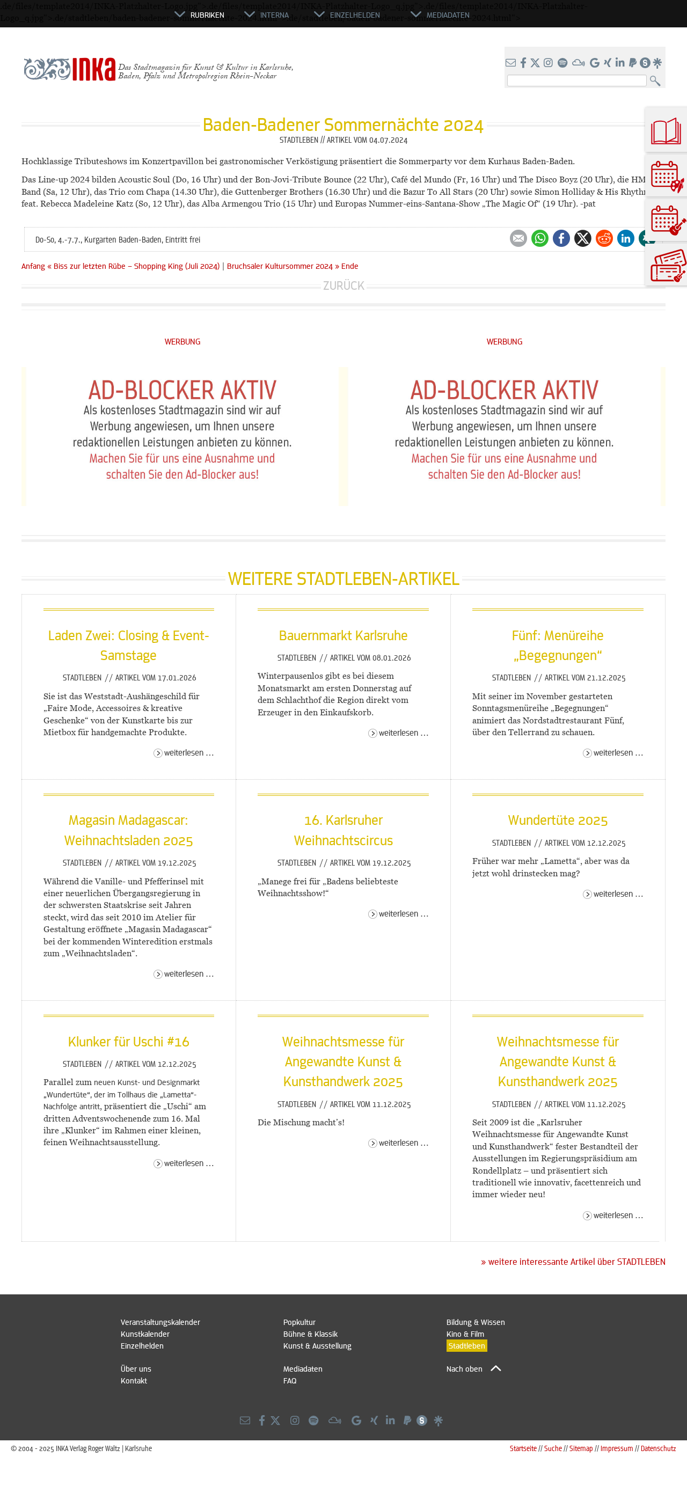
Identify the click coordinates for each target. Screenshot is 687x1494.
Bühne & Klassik (310, 1333)
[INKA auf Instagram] (549, 63)
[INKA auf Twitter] (535, 63)
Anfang (33, 265)
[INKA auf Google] (596, 63)
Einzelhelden (142, 1345)
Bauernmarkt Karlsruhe (343, 635)
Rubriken (207, 14)
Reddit (604, 238)
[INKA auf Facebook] (524, 63)
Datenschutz (658, 1448)
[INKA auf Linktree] (658, 63)
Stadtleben (83, 677)
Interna (274, 14)
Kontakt (134, 1380)
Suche (553, 1448)
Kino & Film (465, 1333)
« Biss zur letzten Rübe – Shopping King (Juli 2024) (134, 265)
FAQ (289, 1380)
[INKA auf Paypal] (634, 63)
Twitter (582, 238)
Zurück (343, 285)
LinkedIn (625, 238)
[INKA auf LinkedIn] (621, 63)
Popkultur (299, 1322)
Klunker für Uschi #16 (128, 1041)
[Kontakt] (512, 63)
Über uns (136, 1368)
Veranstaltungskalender (160, 1322)
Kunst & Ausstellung (317, 1345)
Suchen (658, 81)
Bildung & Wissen (476, 1322)
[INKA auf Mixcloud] (579, 63)
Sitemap (581, 1448)
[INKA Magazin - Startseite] (126, 19)
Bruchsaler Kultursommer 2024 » (283, 265)
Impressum (617, 1448)
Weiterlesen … (189, 752)
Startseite (523, 1448)
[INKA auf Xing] (608, 63)
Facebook (561, 238)
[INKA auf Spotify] (563, 63)
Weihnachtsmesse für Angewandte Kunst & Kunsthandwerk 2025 (343, 1061)
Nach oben (465, 1368)
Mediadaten (303, 1368)
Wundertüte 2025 (558, 819)
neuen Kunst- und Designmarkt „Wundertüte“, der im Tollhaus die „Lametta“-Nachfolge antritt (121, 1094)
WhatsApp (540, 238)
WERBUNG (183, 341)
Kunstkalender (145, 1333)
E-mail (518, 238)
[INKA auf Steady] (645, 63)
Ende (350, 265)
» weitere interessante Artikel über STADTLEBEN (573, 1261)
